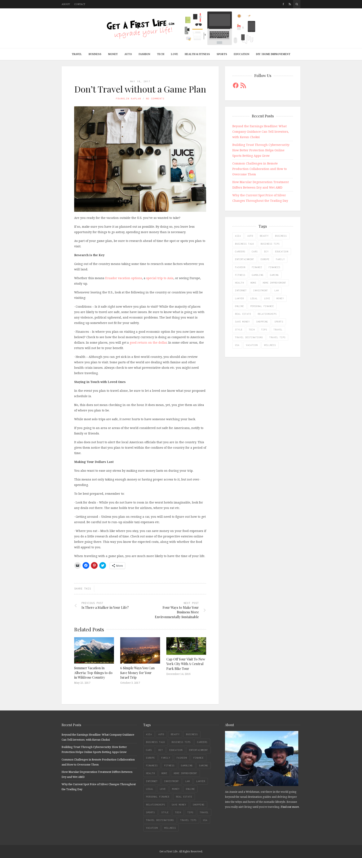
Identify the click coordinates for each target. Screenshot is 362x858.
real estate (243, 314)
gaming (274, 275)
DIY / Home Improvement (273, 54)
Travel (77, 54)
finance (257, 267)
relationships (267, 314)
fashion (240, 267)
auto (250, 236)
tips (264, 329)
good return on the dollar (148, 342)
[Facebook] (283, 4)
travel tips (277, 337)
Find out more (290, 807)
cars (255, 251)
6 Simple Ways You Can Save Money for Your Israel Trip (137, 672)
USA (237, 345)
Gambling (258, 275)
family (280, 259)
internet (241, 290)
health (239, 282)
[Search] (296, 4)
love (267, 298)
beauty (264, 236)
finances (274, 267)
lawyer (239, 298)
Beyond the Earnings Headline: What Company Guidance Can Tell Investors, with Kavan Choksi (260, 131)
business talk (244, 244)
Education (241, 54)
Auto (128, 54)
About (66, 4)
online (239, 306)
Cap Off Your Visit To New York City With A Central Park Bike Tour (185, 664)
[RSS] (290, 4)
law (276, 290)
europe (265, 259)
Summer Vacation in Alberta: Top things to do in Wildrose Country (93, 672)
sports (278, 321)
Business (95, 54)
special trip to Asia (159, 278)
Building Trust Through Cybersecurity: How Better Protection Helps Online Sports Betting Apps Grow (261, 150)
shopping (262, 321)
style (238, 329)
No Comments (155, 98)
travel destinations (249, 337)
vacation (252, 345)
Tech (160, 54)
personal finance (262, 306)
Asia (238, 236)
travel (278, 329)
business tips (270, 244)
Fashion (144, 54)
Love (174, 54)
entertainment (244, 259)
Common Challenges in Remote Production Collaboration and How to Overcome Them (259, 168)
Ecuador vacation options (123, 278)
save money (242, 321)
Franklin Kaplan (128, 98)
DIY (266, 251)
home (253, 282)
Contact (79, 4)
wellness (270, 345)
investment (260, 290)
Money (113, 54)
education (281, 251)
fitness (240, 275)
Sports (222, 54)
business (281, 236)
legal (254, 298)
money (280, 298)
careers (240, 251)
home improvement (274, 282)
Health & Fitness (197, 54)
